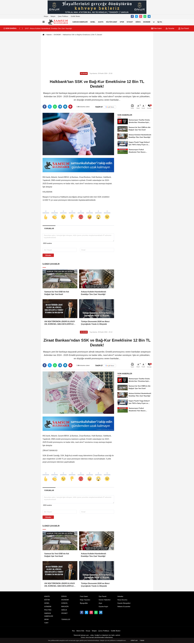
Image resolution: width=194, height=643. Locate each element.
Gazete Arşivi (103, 606)
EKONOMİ (146, 22)
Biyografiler (84, 603)
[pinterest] (70, 107)
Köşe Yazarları (85, 600)
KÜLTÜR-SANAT (111, 22)
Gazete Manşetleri (123, 603)
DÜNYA (138, 22)
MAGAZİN (64, 606)
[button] (22, 28)
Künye (46, 16)
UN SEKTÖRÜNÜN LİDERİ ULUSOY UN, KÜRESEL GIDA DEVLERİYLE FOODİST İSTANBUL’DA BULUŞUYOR (59, 323)
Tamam (142, 640)
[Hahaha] (89, 213)
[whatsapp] (55, 107)
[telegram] (60, 107)
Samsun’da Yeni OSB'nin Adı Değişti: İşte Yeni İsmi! (56, 293)
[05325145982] (144, 16)
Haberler (49, 35)
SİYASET (130, 22)
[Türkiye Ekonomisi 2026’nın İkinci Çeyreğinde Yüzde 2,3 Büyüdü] (96, 308)
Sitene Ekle (80, 631)
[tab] (49, 228)
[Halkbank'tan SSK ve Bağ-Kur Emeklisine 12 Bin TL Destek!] (78, 134)
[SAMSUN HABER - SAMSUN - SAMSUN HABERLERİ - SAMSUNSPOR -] (58, 22)
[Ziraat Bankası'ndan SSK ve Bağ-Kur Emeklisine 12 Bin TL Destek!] (78, 392)
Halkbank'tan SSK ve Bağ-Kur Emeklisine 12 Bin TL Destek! (82, 35)
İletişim (53, 16)
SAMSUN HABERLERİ (80, 22)
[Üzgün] (107, 213)
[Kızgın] (81, 213)
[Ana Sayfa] (43, 35)
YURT (46, 623)
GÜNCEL (64, 603)
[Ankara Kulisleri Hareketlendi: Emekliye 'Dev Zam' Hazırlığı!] (96, 278)
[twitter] (50, 107)
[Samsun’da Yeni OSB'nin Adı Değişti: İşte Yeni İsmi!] (60, 278)
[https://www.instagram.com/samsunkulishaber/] (140, 16)
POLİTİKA (47, 610)
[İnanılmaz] (98, 213)
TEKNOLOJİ (65, 619)
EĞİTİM (47, 600)
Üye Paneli (184, 28)
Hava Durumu (122, 600)
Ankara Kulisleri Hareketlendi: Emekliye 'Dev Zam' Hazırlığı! (93, 293)
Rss (73, 631)
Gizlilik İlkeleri (75, 16)
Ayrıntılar (134, 640)
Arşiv (100, 603)
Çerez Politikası (63, 16)
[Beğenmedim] (72, 213)
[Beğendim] (46, 213)
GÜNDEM (47, 606)
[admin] (149, 16)
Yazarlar (171, 28)
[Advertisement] (97, 53)
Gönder (48, 255)
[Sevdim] (63, 213)
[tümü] (154, 22)
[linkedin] (65, 107)
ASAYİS (100, 22)
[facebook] (45, 107)
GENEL (92, 22)
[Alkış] (54, 213)
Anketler (120, 596)
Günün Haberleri (104, 600)
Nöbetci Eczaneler (123, 606)
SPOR (122, 22)
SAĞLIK (64, 610)
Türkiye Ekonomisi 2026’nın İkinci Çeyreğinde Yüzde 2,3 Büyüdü (95, 323)
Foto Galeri (157, 28)
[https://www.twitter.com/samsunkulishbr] (136, 16)
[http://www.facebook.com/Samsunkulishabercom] (132, 16)
